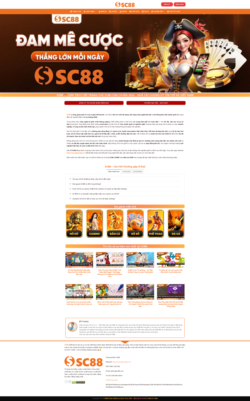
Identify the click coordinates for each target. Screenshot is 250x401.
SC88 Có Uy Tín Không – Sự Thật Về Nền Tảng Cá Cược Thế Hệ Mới (140, 271)
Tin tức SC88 (175, 11)
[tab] (114, 171)
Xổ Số (146, 11)
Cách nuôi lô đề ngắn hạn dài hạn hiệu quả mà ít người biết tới (109, 303)
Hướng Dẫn (158, 11)
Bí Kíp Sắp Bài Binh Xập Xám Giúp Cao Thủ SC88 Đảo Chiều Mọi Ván (79, 272)
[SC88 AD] (125, 4)
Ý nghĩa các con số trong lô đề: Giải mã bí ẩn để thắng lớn (171, 271)
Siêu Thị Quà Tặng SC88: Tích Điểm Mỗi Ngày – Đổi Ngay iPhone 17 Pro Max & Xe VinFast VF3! (109, 273)
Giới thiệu (90, 11)
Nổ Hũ (124, 11)
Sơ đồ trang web (112, 380)
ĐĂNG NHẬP (180, 4)
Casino (114, 11)
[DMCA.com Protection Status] (78, 382)
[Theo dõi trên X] (66, 381)
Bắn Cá (104, 11)
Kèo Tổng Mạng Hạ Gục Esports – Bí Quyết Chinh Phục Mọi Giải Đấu (140, 304)
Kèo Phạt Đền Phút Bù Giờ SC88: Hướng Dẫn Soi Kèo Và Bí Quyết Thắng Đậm (170, 304)
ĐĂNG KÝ (167, 4)
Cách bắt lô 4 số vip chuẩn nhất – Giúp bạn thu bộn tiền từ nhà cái (79, 303)
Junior (95, 325)
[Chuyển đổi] (70, 179)
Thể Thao (135, 11)
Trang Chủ (77, 11)
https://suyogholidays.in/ (122, 362)
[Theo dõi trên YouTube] (69, 381)
